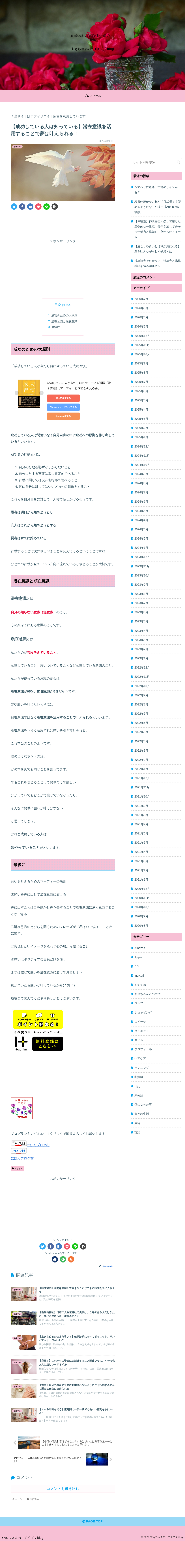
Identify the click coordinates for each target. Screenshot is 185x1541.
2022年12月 (142, 667)
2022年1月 (141, 768)
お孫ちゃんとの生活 (147, 994)
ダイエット (141, 1030)
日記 (137, 1086)
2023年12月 (142, 556)
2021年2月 (141, 870)
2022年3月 (141, 750)
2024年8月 (141, 483)
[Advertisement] (63, 223)
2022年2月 (141, 759)
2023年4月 (141, 630)
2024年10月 (142, 464)
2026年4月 (141, 317)
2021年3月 (141, 861)
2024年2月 (141, 538)
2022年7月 (141, 713)
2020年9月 (141, 916)
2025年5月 (141, 400)
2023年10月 (142, 575)
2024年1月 (141, 547)
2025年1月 (141, 437)
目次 (58, 305)
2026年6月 (141, 308)
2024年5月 (141, 511)
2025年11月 (142, 345)
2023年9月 (141, 584)
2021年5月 (141, 842)
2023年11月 (142, 566)
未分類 (138, 1095)
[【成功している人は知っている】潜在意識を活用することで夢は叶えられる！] (30, 206)
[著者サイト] (55, 1259)
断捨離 (138, 1077)
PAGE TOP (94, 1521)
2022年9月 (141, 695)
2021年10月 (142, 796)
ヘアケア (140, 1058)
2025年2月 (141, 427)
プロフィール (143, 1049)
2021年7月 (141, 824)
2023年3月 (141, 640)
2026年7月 (141, 298)
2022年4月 (141, 741)
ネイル (138, 1040)
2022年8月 (141, 704)
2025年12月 (142, 335)
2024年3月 (141, 529)
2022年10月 (142, 686)
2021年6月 (141, 833)
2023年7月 (141, 603)
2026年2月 (141, 326)
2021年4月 (141, 851)
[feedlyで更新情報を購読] (63, 1259)
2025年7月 (141, 381)
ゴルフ (138, 1003)
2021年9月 (141, 805)
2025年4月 (141, 409)
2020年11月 (142, 897)
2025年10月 (142, 354)
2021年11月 (142, 787)
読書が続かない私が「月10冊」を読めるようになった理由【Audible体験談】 (157, 207)
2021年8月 (141, 815)
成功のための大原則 (64, 315)
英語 (137, 1132)
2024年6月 (141, 501)
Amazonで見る (63, 416)
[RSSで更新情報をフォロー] (71, 1259)
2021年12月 (142, 778)
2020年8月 (141, 925)
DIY (136, 966)
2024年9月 (141, 474)
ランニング (141, 1067)
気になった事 (143, 1104)
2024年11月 (142, 455)
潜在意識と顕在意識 (64, 321)
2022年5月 (141, 732)
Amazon (139, 948)
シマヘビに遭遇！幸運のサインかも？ (156, 189)
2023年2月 (141, 649)
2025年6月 (141, 391)
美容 (137, 1123)
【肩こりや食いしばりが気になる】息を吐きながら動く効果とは (157, 249)
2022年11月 (142, 676)
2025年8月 (141, 372)
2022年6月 (141, 722)
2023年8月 (141, 593)
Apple (138, 957)
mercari (139, 975)
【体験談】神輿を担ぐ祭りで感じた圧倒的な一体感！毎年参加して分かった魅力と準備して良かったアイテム (157, 229)
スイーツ (140, 1021)
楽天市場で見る (63, 398)
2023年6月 (141, 612)
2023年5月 (141, 621)
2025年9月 (141, 363)
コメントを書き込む (63, 1489)
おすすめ (18, 1168)
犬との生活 (141, 1113)
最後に (55, 327)
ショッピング (143, 1012)
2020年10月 (142, 907)
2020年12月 (142, 888)
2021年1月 (141, 879)
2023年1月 (141, 658)
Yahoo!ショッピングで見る (63, 407)
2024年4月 (141, 520)
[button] (178, 162)
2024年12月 (142, 446)
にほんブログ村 (38, 1145)
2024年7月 (141, 492)
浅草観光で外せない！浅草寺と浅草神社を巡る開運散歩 (157, 263)
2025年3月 (141, 418)
